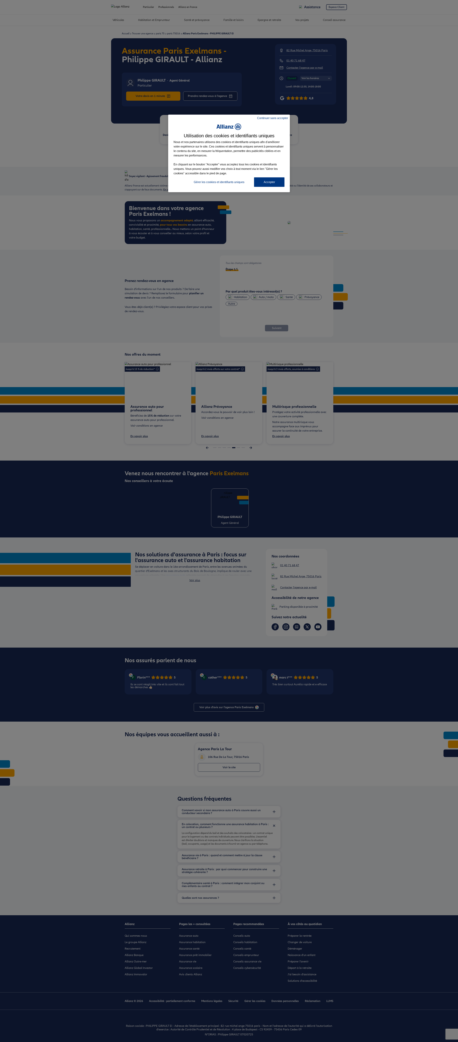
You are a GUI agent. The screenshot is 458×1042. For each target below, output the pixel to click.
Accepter (269, 182)
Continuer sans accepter (272, 118)
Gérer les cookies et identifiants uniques (219, 182)
